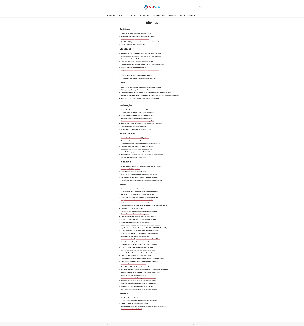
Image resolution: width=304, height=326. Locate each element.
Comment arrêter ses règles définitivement (132, 208)
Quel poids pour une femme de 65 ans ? (131, 309)
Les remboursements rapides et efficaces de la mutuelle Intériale (138, 250)
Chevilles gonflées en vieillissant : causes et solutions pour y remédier (139, 298)
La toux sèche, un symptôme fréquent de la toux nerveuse (136, 129)
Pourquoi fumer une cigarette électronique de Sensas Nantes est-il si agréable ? (142, 180)
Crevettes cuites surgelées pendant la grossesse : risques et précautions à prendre (142, 64)
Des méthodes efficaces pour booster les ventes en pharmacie (137, 141)
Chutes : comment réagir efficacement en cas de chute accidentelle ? (139, 300)
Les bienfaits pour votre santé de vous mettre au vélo (135, 236)
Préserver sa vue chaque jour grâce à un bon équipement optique (138, 281)
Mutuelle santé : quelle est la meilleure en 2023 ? (133, 264)
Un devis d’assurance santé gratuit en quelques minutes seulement (138, 219)
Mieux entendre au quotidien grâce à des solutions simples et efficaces (139, 261)
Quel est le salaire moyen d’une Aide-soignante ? (133, 157)
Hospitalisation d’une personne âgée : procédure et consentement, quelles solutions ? (143, 306)
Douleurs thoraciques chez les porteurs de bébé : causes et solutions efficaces (141, 53)
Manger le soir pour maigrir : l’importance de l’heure (135, 39)
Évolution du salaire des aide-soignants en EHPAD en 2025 (136, 149)
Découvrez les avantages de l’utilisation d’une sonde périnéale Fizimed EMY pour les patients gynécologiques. (150, 95)
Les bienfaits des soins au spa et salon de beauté (133, 172)
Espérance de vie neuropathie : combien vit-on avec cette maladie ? (138, 112)
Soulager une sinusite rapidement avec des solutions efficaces (137, 115)
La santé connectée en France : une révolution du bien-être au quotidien (140, 230)
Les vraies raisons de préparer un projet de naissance (135, 73)
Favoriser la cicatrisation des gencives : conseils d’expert (135, 222)
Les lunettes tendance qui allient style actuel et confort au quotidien (139, 244)
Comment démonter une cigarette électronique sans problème (137, 146)
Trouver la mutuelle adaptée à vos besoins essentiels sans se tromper (139, 211)
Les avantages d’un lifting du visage (130, 169)
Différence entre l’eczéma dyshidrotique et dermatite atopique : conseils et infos (142, 123)
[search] (195, 6)
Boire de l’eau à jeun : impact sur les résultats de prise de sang (137, 194)
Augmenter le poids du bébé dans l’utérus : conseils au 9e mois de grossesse (141, 56)
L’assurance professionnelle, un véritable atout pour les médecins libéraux (140, 239)
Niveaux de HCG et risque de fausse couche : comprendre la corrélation (140, 98)
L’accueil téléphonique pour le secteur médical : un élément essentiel (139, 152)
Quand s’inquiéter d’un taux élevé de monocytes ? (134, 275)
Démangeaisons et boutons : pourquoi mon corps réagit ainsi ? (137, 121)
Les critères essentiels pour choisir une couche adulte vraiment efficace (139, 191)
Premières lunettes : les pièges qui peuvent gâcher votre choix (137, 247)
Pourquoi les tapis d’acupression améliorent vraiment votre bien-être (139, 174)
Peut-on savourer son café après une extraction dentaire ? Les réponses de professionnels (144, 269)
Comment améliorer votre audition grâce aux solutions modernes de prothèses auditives (144, 205)
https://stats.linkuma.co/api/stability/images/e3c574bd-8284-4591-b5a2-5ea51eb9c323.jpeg (144, 228)
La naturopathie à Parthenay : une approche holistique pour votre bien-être (141, 166)
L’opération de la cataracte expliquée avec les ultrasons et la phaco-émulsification (142, 258)
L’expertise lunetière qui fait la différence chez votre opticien (137, 200)
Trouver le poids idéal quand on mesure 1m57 (133, 44)
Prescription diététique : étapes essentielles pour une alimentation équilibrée (141, 42)
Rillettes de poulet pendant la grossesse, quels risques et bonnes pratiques (140, 225)
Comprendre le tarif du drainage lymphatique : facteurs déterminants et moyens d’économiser (146, 92)
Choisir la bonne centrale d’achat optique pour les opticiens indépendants (140, 143)
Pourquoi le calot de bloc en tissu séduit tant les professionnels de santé (139, 197)
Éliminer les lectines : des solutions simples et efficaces (135, 303)
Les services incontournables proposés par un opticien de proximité (139, 289)
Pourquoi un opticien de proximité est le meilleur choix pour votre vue (139, 233)
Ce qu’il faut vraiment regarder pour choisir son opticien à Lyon (138, 242)
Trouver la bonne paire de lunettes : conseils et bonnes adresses (137, 189)
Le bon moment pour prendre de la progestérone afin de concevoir (138, 78)
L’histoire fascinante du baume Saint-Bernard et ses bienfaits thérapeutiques (141, 253)
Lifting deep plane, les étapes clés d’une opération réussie (136, 256)
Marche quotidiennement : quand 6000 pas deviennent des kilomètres (139, 177)
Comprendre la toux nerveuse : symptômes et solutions (135, 110)
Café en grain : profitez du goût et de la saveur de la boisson (137, 90)
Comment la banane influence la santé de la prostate (135, 214)
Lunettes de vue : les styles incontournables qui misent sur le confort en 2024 (141, 87)
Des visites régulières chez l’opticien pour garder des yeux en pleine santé (140, 272)
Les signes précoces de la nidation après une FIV (134, 67)
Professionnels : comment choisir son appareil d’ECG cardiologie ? (138, 278)
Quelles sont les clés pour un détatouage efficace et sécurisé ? (137, 286)
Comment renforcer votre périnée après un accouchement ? (137, 62)
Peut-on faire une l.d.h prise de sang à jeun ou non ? (135, 267)
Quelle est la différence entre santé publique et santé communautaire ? (139, 283)
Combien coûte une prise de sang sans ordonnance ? (135, 203)
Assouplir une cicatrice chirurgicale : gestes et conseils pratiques (138, 36)
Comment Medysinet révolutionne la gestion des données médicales (138, 216)
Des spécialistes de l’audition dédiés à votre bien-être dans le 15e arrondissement (142, 155)
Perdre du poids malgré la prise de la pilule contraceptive (136, 59)
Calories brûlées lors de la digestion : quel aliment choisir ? (136, 33)
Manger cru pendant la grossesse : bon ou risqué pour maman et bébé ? (140, 70)
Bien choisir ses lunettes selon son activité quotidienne (135, 138)
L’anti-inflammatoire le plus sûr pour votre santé (134, 101)
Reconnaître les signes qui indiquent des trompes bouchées (136, 118)
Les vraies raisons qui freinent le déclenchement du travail (136, 75)
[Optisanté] (152, 7)
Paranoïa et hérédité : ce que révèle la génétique (133, 126)
